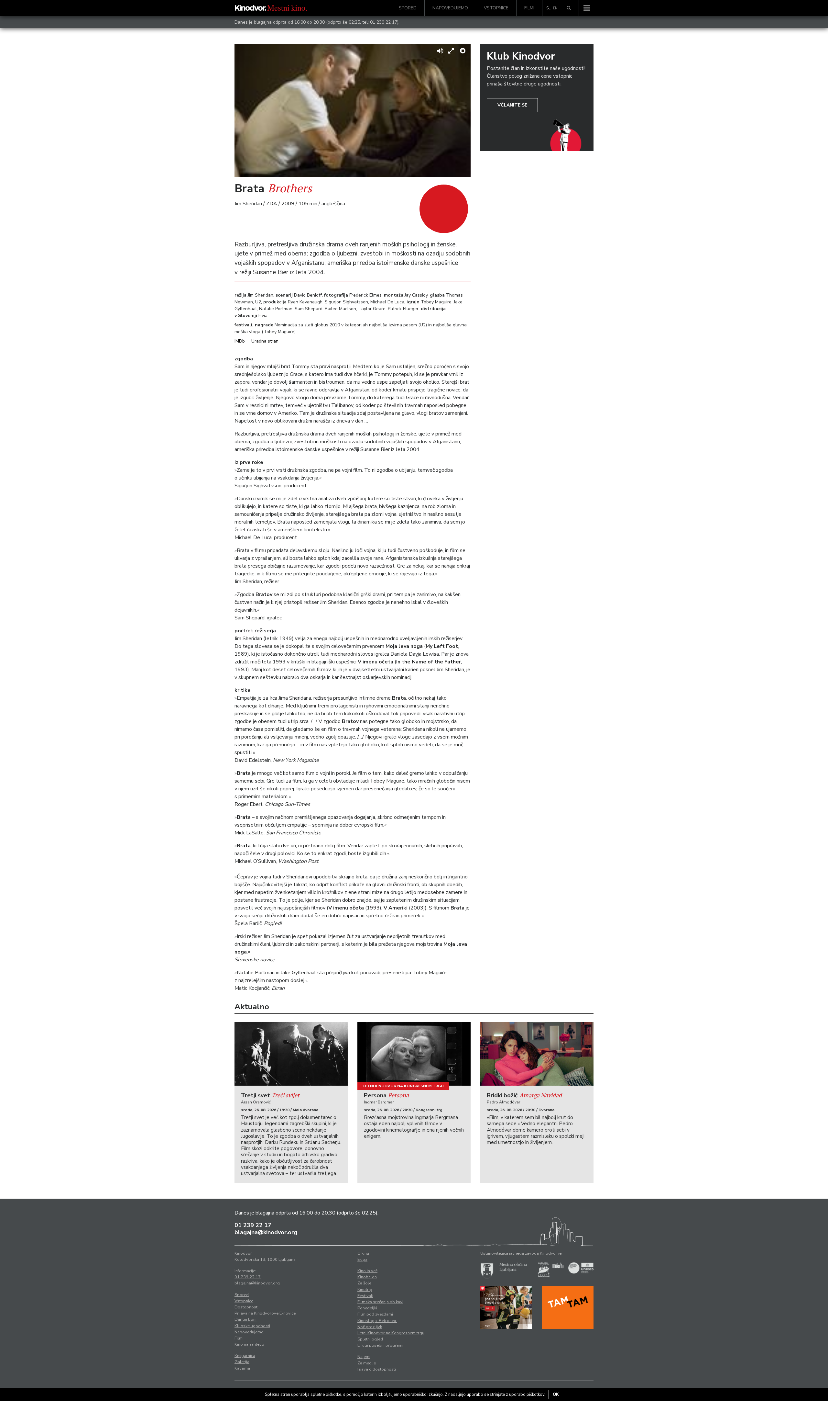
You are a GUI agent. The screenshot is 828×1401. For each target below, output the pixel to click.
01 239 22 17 (383, 22)
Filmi (529, 8)
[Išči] (568, 8)
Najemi (363, 1357)
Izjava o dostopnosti (376, 1369)
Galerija (241, 1362)
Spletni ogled (370, 1339)
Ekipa (362, 1259)
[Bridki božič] (537, 1054)
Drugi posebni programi (380, 1345)
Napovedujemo (450, 8)
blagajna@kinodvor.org (265, 1232)
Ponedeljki (367, 1308)
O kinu (363, 1253)
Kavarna (242, 1368)
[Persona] (414, 1054)
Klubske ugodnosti (252, 1326)
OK (556, 1394)
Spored (408, 8)
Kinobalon (367, 1277)
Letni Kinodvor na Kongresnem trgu (403, 1086)
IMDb (239, 341)
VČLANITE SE (512, 105)
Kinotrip (364, 1290)
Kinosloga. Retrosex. (377, 1321)
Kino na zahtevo (249, 1344)
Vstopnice (496, 8)
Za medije (366, 1363)
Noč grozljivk (369, 1327)
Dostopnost (245, 1307)
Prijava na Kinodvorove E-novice (265, 1313)
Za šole (364, 1283)
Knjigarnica (244, 1356)
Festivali (365, 1296)
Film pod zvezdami (375, 1314)
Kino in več (367, 1271)
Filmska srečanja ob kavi (380, 1302)
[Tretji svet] (291, 1054)
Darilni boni (245, 1319)
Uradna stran (264, 341)
